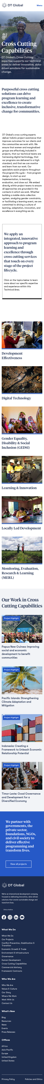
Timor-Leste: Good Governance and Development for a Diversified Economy (21, 797)
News (4, 1025)
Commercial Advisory (12, 967)
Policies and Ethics (33, 1079)
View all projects (18, 864)
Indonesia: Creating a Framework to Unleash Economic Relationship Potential (22, 749)
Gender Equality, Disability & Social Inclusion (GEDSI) (16, 443)
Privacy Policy (8, 1079)
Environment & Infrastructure (15, 953)
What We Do (7, 936)
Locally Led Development (21, 528)
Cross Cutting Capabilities (14, 964)
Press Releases (8, 1032)
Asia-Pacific (7, 1050)
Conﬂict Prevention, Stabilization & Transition (18, 944)
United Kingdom (9, 1057)
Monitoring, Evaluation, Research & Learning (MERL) (20, 573)
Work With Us (8, 999)
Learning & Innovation (19, 488)
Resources (6, 1021)
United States (8, 1061)
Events (5, 1028)
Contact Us (7, 1003)
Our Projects (7, 939)
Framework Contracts (12, 971)
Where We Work (9, 996)
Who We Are (7, 985)
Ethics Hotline (8, 909)
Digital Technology (16, 398)
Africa (5, 1046)
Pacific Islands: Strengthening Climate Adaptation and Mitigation (20, 702)
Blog (4, 1017)
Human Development (11, 960)
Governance (7, 956)
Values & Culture (9, 989)
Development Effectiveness (12, 356)
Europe (5, 1053)
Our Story (6, 992)
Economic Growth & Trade (14, 949)
